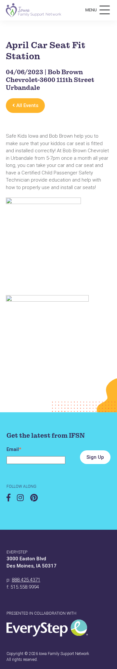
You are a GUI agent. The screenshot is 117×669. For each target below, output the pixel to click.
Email (13, 449)
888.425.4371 (26, 580)
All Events (26, 105)
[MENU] (104, 10)
